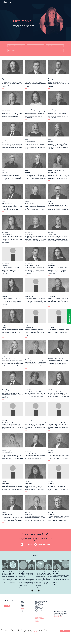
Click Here (36, 631)
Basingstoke (23, 609)
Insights (48, 2)
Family (36, 609)
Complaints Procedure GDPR (39, 618)
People (37, 2)
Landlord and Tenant (39, 607)
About (54, 2)
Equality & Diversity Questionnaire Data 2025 (42, 619)
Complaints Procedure (38, 617)
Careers (43, 2)
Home (14, 17)
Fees (35, 616)
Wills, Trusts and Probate (40, 610)
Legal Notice (37, 623)
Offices (60, 2)
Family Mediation (38, 611)
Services (31, 2)
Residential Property (39, 604)
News (22, 604)
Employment (37, 603)
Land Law (36, 606)
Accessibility (37, 621)
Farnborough (23, 610)
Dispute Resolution (38, 608)
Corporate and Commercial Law (41, 601)
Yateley (22, 611)
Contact (67, 2)
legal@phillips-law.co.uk (44, 544)
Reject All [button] (67, 630)
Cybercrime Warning (38, 622)
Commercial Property (39, 602)
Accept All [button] (62, 630)
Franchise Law (37, 612)
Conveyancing (37, 605)
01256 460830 (28, 544)
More (3, 88)
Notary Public (37, 613)
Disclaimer (36, 620)
